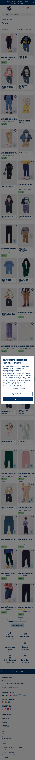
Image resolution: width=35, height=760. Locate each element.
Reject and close (16, 394)
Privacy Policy (16, 386)
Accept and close (17, 399)
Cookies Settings (18, 388)
